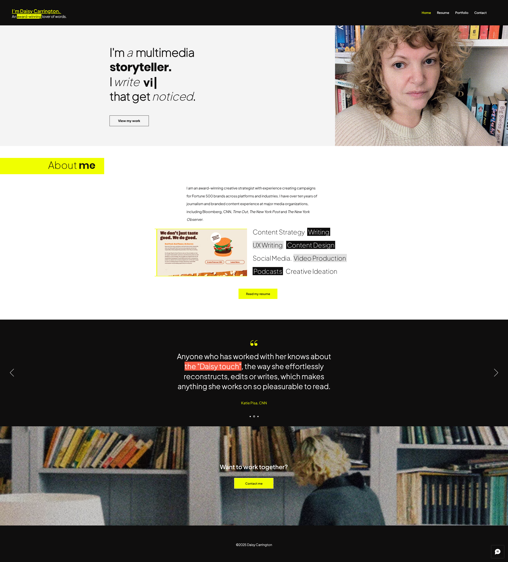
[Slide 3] (205, 271)
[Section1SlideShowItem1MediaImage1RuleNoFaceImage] (250, 416)
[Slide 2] (201, 271)
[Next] (496, 373)
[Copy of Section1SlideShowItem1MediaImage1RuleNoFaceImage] (253, 416)
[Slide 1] (196, 271)
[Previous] (12, 373)
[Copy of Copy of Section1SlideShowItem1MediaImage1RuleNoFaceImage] (258, 416)
